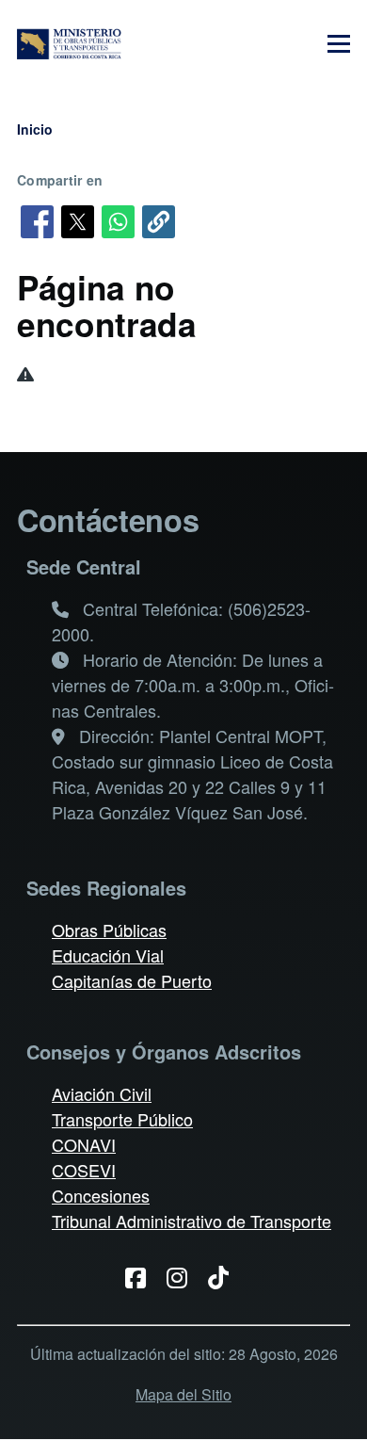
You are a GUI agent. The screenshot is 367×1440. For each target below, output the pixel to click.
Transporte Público (122, 1119)
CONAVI (84, 1144)
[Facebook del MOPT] (142, 1276)
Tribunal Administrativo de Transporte (191, 1220)
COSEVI (84, 1169)
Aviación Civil (102, 1093)
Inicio (35, 129)
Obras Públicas (109, 929)
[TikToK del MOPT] (225, 1276)
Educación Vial (108, 955)
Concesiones (101, 1195)
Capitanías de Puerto (132, 980)
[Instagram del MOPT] (184, 1276)
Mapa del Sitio (183, 1394)
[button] (158, 221)
